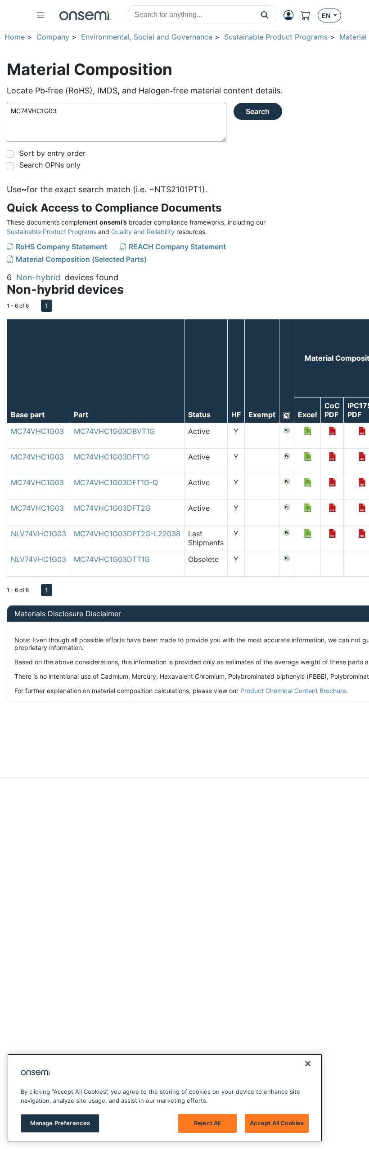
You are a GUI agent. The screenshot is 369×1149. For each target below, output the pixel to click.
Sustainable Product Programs (276, 36)
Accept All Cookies (277, 1123)
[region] (164, 1098)
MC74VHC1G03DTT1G (112, 559)
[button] (264, 14)
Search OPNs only (50, 164)
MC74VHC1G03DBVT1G (114, 431)
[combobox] (191, 15)
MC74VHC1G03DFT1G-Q (116, 482)
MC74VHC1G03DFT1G (111, 456)
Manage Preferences (60, 1123)
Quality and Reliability (143, 231)
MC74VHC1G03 (37, 431)
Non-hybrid (38, 277)
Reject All (207, 1123)
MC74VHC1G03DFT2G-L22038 (127, 533)
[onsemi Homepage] (85, 16)
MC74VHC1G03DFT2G (112, 508)
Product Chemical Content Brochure (293, 690)
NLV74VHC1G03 (38, 533)
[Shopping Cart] (309, 15)
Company (52, 36)
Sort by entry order (52, 153)
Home (14, 36)
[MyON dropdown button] (291, 15)
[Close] (308, 1064)
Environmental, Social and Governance (146, 36)
